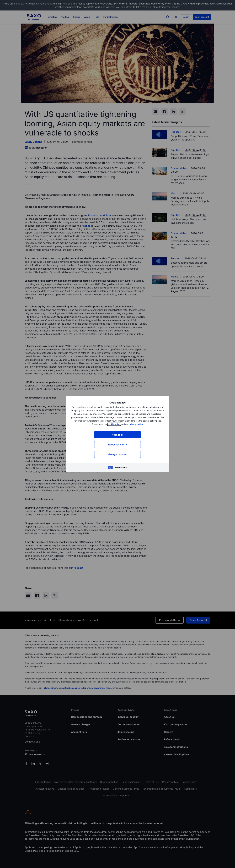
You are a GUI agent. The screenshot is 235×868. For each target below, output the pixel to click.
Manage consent (118, 454)
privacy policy (136, 424)
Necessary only (117, 444)
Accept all (118, 434)
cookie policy (114, 424)
